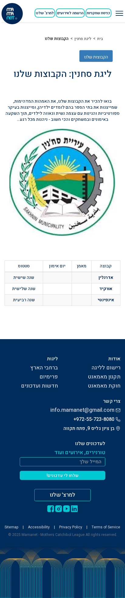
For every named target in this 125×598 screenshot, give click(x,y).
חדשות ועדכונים (39, 386)
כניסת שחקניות (98, 13)
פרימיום (48, 377)
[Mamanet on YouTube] (66, 508)
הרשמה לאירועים (70, 13)
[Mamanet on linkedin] (74, 508)
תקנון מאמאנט (104, 377)
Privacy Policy (70, 527)
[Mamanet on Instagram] (58, 508)
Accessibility (39, 527)
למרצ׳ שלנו (62, 495)
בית (100, 38)
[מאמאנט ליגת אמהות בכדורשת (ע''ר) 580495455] (12, 13)
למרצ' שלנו (45, 13)
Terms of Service (106, 527)
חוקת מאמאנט (104, 386)
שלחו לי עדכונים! (63, 475)
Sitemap (12, 527)
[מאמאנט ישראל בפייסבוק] (50, 508)
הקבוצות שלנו (57, 38)
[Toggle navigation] (118, 10)
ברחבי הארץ (44, 368)
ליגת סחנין (82, 38)
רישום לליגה (106, 368)
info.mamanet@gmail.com (82, 410)
